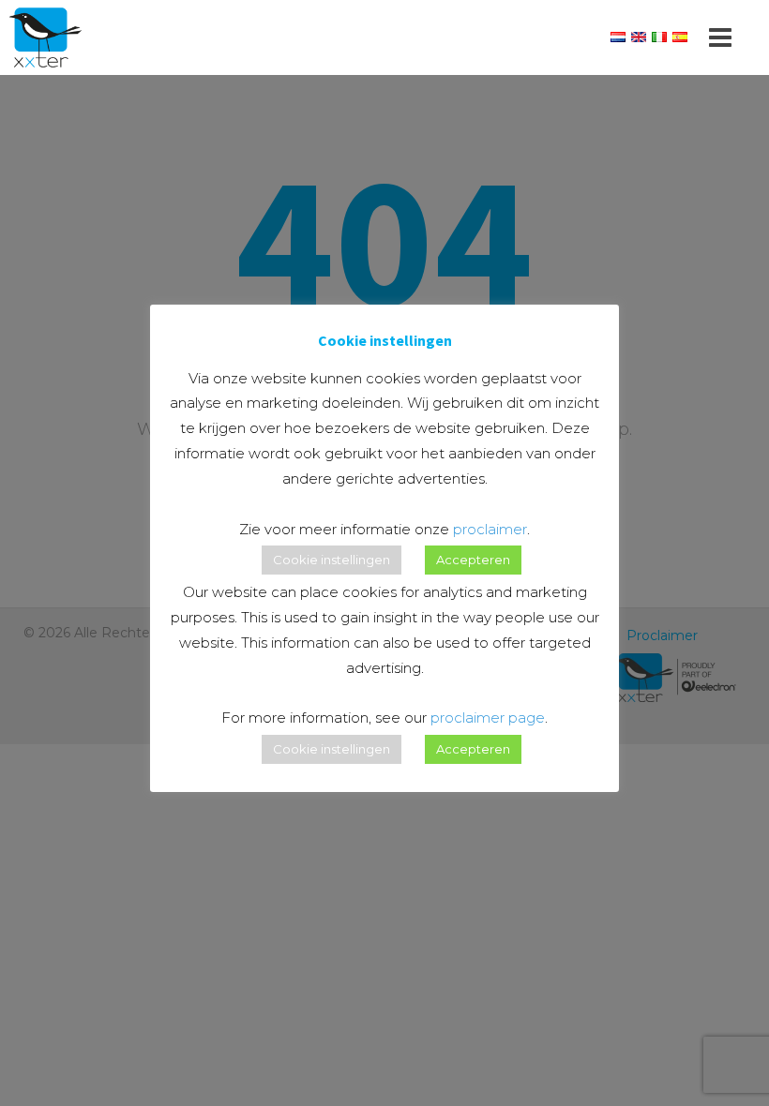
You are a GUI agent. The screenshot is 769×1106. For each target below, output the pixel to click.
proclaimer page (487, 717)
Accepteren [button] (473, 559)
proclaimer (490, 529)
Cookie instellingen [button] (331, 559)
